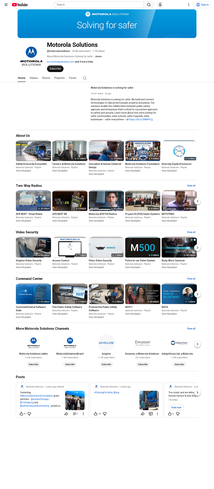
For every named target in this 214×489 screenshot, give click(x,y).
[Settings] (189, 5)
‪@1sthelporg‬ (27, 402)
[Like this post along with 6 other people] (21, 413)
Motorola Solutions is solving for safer (112, 87)
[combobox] (100, 5)
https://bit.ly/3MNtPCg (141, 119)
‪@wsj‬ (116, 392)
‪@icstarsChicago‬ (40, 399)
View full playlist (23, 171)
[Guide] (6, 5)
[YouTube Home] (19, 4)
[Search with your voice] (160, 4)
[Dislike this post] (29, 413)
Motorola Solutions (24, 167)
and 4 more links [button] (84, 61)
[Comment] (150, 413)
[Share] (66, 413)
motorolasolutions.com (61, 61)
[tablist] (107, 78)
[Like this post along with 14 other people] (95, 413)
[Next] (197, 201)
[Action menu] (83, 413)
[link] (52, 401)
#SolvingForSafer (103, 392)
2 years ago (125, 387)
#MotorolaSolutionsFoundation (36, 395)
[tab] (22, 78)
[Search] (148, 4)
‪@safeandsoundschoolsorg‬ (34, 405)
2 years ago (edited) (54, 387)
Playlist (38, 167)
